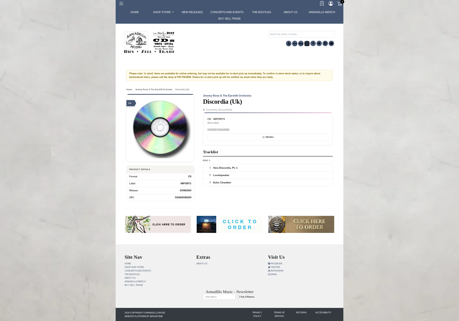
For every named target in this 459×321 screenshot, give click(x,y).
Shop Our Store (134, 267)
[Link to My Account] (330, 4)
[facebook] (313, 43)
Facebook (276, 263)
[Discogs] (301, 43)
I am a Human (247, 296)
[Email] (331, 43)
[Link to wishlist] (322, 4)
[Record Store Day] (307, 43)
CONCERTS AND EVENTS (226, 12)
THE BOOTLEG (261, 12)
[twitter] (319, 43)
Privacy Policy (257, 314)
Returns (301, 312)
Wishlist (270, 137)
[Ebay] (295, 43)
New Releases (192, 12)
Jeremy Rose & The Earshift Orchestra (153, 89)
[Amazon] (289, 43)
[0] (340, 4)
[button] (163, 12)
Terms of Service (279, 314)
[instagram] (325, 43)
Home (129, 89)
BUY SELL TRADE (229, 18)
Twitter (275, 267)
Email (273, 274)
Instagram (276, 271)
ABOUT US (290, 12)
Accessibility (323, 312)
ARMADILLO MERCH (322, 12)
